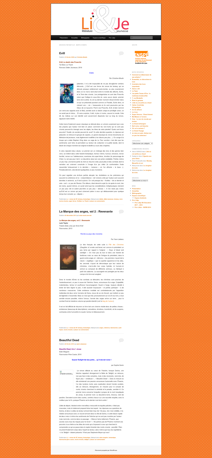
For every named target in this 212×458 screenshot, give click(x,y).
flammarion (114, 328)
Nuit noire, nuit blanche (140, 126)
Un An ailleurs (137, 110)
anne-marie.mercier (85, 215)
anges (101, 328)
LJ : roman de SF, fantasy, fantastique (78, 199)
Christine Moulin (82, 57)
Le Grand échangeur (139, 124)
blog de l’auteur (107, 301)
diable (101, 199)
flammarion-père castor (66, 439)
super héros (72, 201)
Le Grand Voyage (138, 131)
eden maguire (103, 437)
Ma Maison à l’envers (139, 117)
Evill (62, 53)
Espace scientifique (99, 38)
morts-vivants (63, 201)
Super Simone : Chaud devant (142, 114)
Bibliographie (85, 38)
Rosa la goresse (137, 100)
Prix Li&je (112, 38)
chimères (107, 328)
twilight (86, 439)
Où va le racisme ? (138, 128)
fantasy (116, 199)
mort (120, 199)
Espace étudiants (140, 198)
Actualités (74, 38)
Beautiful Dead (69, 340)
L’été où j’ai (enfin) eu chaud (141, 103)
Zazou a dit (136, 89)
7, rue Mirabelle (137, 98)
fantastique (112, 437)
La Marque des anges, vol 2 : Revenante (86, 211)
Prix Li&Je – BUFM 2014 (143, 207)
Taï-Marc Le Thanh (82, 201)
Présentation (64, 38)
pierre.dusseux (81, 344)
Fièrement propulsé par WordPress (106, 450)
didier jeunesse (108, 199)
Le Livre (135, 112)
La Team (135, 91)
